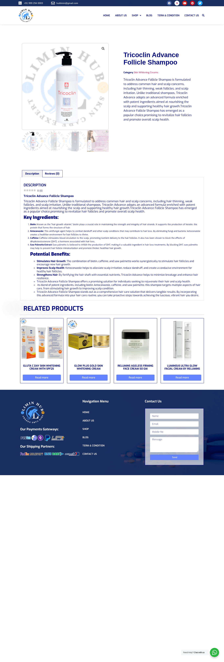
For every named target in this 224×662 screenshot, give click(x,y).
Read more (41, 377)
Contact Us (191, 15)
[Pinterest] (192, 3)
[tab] (32, 173)
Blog (149, 15)
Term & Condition (168, 15)
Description (32, 173)
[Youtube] (184, 3)
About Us (121, 15)
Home (106, 15)
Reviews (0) (52, 173)
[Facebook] (169, 3)
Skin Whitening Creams (146, 72)
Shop (135, 15)
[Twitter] (200, 3)
